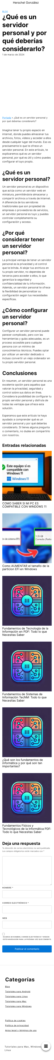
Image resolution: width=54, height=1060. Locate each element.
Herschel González (26, 2)
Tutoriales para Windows (18, 1006)
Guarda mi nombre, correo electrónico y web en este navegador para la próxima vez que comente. (27, 938)
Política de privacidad (17, 1025)
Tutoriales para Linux (16, 996)
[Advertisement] (27, 87)
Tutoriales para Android (17, 991)
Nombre (7, 888)
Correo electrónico (15, 903)
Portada (6, 117)
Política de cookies (15, 1020)
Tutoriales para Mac (15, 1001)
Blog (5, 11)
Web (4, 918)
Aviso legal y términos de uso (21, 1030)
